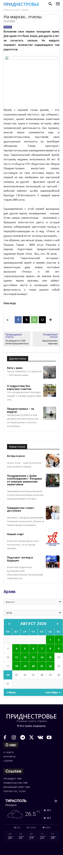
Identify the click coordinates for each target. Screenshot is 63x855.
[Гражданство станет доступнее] (52, 512)
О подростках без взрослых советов (19, 387)
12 (24, 657)
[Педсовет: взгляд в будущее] (52, 562)
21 (41, 666)
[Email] (42, 319)
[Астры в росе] (52, 461)
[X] (26, 319)
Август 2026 (33, 623)
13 (33, 657)
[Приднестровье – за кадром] (49, 413)
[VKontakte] (40, 738)
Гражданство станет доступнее (20, 509)
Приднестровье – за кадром (20, 410)
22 (50, 666)
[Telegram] (22, 738)
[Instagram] (14, 738)
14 (41, 657)
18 (16, 666)
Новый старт (15, 534)
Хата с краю (15, 368)
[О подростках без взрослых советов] (49, 390)
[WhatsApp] (34, 319)
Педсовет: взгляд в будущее (20, 559)
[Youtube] (49, 738)
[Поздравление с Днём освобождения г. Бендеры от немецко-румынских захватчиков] (52, 480)
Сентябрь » (53, 692)
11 (16, 657)
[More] (50, 319)
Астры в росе (16, 456)
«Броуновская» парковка (50, 342)
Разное (7, 27)
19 (24, 666)
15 (50, 657)
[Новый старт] (52, 539)
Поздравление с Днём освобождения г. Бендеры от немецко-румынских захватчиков (24, 480)
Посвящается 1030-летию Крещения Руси (16, 342)
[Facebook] (18, 319)
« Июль (11, 692)
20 (33, 666)
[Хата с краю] (49, 372)
